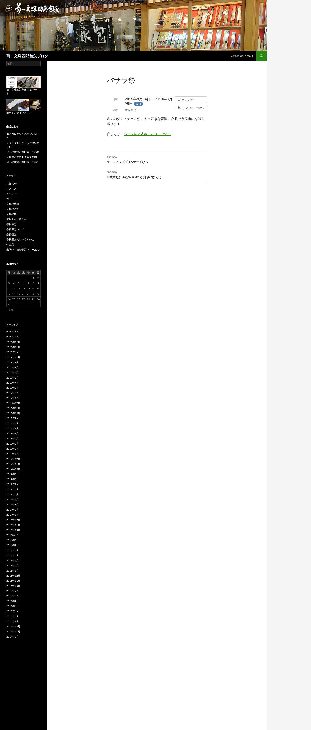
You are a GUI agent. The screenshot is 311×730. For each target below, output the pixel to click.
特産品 (10, 244)
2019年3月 (12, 387)
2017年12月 (13, 458)
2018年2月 (12, 448)
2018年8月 (12, 423)
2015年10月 (13, 585)
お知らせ (11, 183)
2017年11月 (13, 464)
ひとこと (11, 188)
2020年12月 (13, 342)
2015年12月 (13, 575)
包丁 (8, 198)
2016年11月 (13, 524)
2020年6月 (12, 352)
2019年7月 (12, 372)
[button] (191, 108)
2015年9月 (12, 590)
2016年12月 (13, 519)
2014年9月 (12, 636)
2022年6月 (12, 331)
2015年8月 (12, 596)
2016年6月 (12, 550)
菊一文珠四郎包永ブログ (27, 56)
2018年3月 (12, 443)
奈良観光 (11, 234)
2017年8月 (12, 479)
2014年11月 (13, 631)
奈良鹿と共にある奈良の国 (21, 156)
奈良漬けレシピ (15, 229)
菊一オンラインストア (19, 112)
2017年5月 (12, 494)
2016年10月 (13, 530)
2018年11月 (13, 408)
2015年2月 (12, 621)
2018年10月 (13, 413)
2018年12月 (13, 403)
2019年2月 (12, 392)
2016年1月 (12, 570)
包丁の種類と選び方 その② (22, 151)
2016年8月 (12, 540)
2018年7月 (12, 428)
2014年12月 (13, 626)
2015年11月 (13, 580)
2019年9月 (12, 362)
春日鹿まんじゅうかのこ (20, 239)
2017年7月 (12, 484)
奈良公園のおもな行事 (242, 55)
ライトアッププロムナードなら (127, 159)
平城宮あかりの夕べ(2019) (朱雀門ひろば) (135, 174)
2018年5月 (12, 438)
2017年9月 (12, 474)
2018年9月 (12, 418)
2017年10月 (13, 469)
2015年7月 (12, 601)
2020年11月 (13, 347)
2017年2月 (12, 509)
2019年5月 (12, 377)
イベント (11, 193)
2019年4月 (12, 382)
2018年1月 (12, 453)
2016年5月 (12, 555)
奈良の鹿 (11, 214)
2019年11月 (13, 357)
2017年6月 (12, 489)
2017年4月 (12, 499)
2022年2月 (12, 337)
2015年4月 (12, 611)
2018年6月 (12, 433)
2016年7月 (12, 545)
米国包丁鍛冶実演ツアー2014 (23, 249)
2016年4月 (12, 560)
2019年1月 (12, 397)
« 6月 (10, 309)
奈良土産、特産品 (16, 219)
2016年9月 (12, 535)
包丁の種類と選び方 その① (22, 162)
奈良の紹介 (12, 209)
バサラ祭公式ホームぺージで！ (147, 134)
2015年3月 (12, 616)
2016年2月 (12, 565)
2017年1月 (12, 514)
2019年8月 (12, 367)
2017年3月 (12, 504)
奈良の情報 (12, 203)
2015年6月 (12, 606)
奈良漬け (11, 224)
